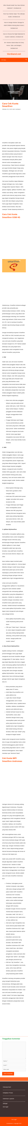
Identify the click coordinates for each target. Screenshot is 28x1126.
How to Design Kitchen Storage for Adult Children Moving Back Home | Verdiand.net (14, 25)
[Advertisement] (14, 73)
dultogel (5, 1103)
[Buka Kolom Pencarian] (26, 59)
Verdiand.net (14, 53)
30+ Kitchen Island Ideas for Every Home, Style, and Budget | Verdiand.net (14, 45)
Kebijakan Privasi (8, 1093)
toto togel (5, 1107)
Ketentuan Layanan (8, 1098)
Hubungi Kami (7, 1087)
